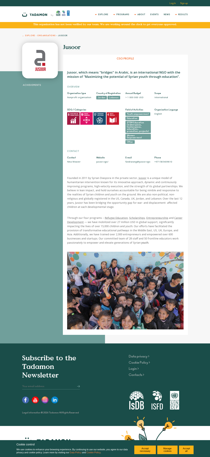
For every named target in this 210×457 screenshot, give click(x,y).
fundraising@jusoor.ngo (137, 161)
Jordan (102, 98)
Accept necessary (145, 449)
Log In (173, 3)
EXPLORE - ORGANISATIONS (40, 36)
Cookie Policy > (139, 362)
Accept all (186, 449)
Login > (134, 368)
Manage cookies (167, 449)
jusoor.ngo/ (102, 161)
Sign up (184, 3)
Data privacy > (139, 356)
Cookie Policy (93, 452)
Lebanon (114, 98)
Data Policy (75, 452)
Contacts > (136, 374)
